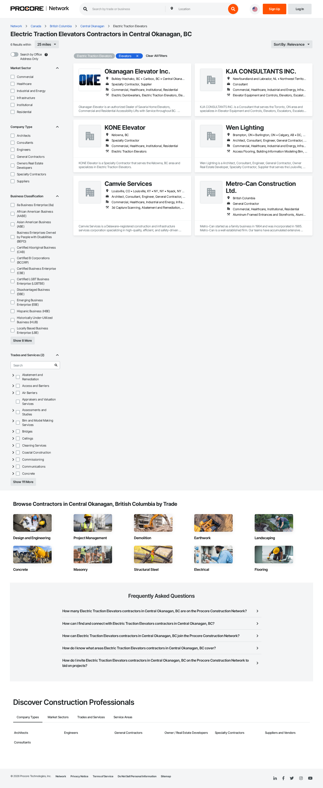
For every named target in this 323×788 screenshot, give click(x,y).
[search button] (233, 9)
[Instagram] (301, 778)
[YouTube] (310, 778)
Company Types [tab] (28, 717)
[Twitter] (292, 778)
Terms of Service (103, 776)
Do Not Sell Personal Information (137, 776)
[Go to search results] (56, 365)
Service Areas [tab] (123, 717)
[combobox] (201, 9)
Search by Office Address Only (31, 56)
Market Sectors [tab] (58, 717)
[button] (12, 76)
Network (59, 8)
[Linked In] (275, 778)
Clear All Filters (156, 55)
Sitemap (166, 776)
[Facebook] (283, 778)
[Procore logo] (27, 9)
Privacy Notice (79, 776)
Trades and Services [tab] (91, 717)
